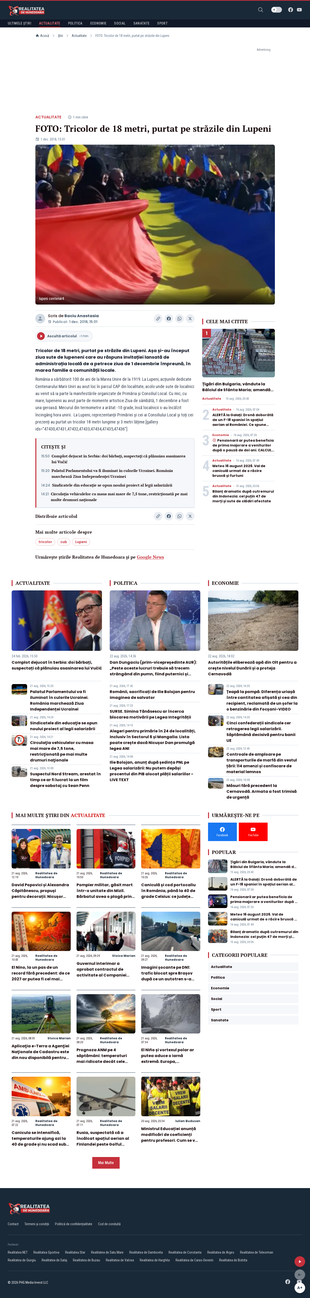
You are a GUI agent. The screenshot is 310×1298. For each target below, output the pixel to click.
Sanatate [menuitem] (141, 23)
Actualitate (79, 36)
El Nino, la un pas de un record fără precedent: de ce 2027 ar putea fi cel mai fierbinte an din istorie (41, 976)
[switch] (276, 10)
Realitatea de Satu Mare (107, 1252)
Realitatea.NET (18, 1252)
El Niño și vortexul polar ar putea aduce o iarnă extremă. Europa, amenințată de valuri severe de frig (170, 1061)
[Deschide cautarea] (260, 10)
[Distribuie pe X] (190, 318)
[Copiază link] (158, 318)
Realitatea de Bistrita (233, 1260)
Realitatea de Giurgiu (22, 1260)
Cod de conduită (109, 1224)
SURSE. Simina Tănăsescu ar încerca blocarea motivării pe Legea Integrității (150, 714)
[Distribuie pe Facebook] (168, 318)
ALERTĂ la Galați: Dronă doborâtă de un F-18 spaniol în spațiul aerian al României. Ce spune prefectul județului (242, 422)
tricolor (45, 541)
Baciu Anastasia (81, 316)
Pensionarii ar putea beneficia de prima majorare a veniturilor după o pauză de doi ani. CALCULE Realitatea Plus (243, 447)
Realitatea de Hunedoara (46, 875)
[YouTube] (299, 10)
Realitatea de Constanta (185, 1252)
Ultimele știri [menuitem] (19, 23)
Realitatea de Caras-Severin (194, 1260)
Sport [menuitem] (162, 23)
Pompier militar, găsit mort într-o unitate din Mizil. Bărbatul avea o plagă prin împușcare (105, 893)
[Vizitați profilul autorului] (40, 318)
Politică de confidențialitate (73, 1224)
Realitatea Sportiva (46, 1252)
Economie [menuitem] (98, 23)
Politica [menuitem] (75, 23)
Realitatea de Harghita (155, 1260)
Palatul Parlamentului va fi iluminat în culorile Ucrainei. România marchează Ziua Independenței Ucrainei (112, 473)
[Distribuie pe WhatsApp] (179, 318)
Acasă (44, 36)
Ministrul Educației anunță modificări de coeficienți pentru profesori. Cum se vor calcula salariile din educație (170, 1140)
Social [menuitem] (119, 23)
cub (63, 541)
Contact (13, 1224)
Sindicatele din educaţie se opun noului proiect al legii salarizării (112, 485)
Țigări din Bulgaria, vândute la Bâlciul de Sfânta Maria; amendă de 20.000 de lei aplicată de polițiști (236, 392)
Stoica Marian (123, 956)
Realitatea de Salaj (54, 1260)
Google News (150, 557)
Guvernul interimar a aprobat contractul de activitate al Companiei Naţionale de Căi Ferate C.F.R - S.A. (101, 975)
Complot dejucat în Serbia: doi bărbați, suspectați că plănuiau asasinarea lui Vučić (119, 458)
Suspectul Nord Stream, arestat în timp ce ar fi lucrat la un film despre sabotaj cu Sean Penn (65, 779)
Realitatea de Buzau (86, 1260)
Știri (60, 36)
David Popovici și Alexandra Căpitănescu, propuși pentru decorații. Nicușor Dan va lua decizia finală (40, 893)
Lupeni (81, 541)
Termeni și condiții (36, 1224)
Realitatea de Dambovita (146, 1252)
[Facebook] (291, 10)
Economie (220, 435)
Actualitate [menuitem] (49, 23)
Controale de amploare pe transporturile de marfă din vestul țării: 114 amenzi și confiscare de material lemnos (261, 763)
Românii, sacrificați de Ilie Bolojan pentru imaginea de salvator (152, 694)
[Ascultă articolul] (299, 1261)
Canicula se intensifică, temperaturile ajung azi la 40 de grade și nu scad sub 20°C (39, 1141)
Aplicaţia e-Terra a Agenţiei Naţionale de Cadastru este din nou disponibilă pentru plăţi (40, 1054)
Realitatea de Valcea (120, 1260)
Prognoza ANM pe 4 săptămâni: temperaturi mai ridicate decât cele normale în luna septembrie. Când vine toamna (106, 1061)
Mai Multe (106, 1162)
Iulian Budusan (187, 1121)
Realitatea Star (75, 1252)
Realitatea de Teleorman (256, 1252)
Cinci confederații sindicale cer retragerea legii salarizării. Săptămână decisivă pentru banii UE (260, 731)
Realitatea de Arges (220, 1252)
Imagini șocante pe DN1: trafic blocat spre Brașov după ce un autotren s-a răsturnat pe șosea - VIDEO (168, 976)
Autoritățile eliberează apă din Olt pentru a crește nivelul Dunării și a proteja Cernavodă (252, 668)
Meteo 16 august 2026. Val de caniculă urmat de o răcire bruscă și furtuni (238, 470)
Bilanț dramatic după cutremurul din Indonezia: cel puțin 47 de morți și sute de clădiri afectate (243, 496)
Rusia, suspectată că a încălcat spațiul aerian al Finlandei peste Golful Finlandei (103, 1141)
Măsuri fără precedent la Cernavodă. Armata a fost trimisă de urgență (261, 791)
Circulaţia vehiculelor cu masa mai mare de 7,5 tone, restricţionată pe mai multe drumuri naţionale (119, 496)
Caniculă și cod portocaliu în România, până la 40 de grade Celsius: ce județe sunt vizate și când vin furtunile (168, 896)
